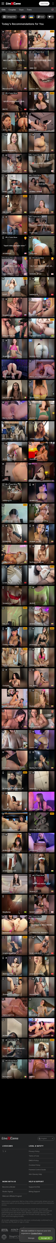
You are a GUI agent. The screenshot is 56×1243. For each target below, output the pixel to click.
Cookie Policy (36, 1233)
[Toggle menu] (3, 3)
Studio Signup (7, 1191)
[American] (23, 17)
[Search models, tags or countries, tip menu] (52, 10)
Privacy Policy (34, 1151)
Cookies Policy (34, 1165)
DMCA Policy (34, 1160)
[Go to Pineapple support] (4, 1236)
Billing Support (34, 1191)
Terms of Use (34, 1156)
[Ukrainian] (31, 17)
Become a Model (8, 1187)
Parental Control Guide (37, 1170)
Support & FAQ (34, 1187)
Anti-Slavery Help (35, 1174)
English (44, 1138)
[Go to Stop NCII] (16, 1237)
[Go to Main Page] (17, 3)
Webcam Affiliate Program (12, 1196)
